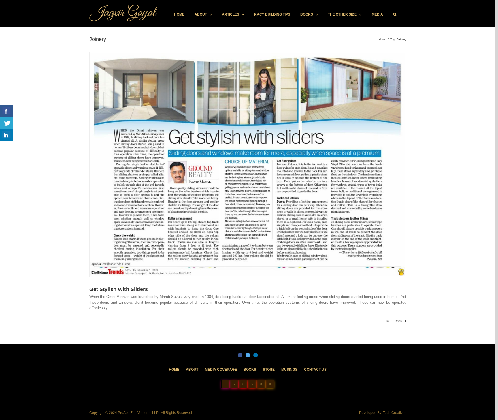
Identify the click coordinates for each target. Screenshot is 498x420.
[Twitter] (248, 355)
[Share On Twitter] (6, 123)
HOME (174, 369)
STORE (269, 369)
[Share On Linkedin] (6, 135)
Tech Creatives (394, 413)
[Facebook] (240, 355)
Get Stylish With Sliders (118, 289)
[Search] (394, 14)
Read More (394, 321)
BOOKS (250, 369)
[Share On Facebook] (6, 111)
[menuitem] (179, 14)
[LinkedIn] (255, 355)
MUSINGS (289, 369)
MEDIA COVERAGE (221, 369)
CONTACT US (315, 369)
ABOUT (192, 369)
